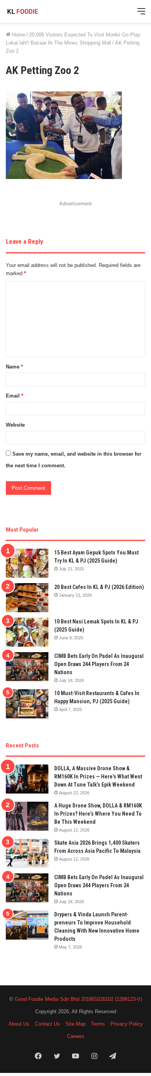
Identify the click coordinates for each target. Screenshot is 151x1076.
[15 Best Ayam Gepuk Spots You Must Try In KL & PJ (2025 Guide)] (27, 563)
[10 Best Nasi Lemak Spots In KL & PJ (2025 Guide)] (27, 632)
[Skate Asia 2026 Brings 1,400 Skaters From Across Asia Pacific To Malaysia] (27, 853)
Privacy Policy (126, 1024)
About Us (19, 1024)
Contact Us (47, 1024)
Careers (75, 1036)
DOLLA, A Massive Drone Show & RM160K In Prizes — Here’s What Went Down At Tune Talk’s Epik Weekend (98, 776)
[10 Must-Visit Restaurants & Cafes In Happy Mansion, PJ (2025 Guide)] (27, 703)
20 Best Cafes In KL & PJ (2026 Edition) (99, 587)
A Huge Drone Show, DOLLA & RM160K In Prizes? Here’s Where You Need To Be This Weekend (98, 813)
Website (15, 425)
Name (14, 367)
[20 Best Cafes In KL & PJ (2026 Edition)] (27, 597)
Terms (98, 1024)
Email (14, 396)
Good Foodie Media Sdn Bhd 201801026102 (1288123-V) (78, 999)
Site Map (75, 1024)
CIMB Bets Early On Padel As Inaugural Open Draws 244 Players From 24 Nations (99, 664)
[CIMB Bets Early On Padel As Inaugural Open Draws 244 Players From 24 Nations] (27, 666)
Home (17, 35)
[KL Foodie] (37, 11)
